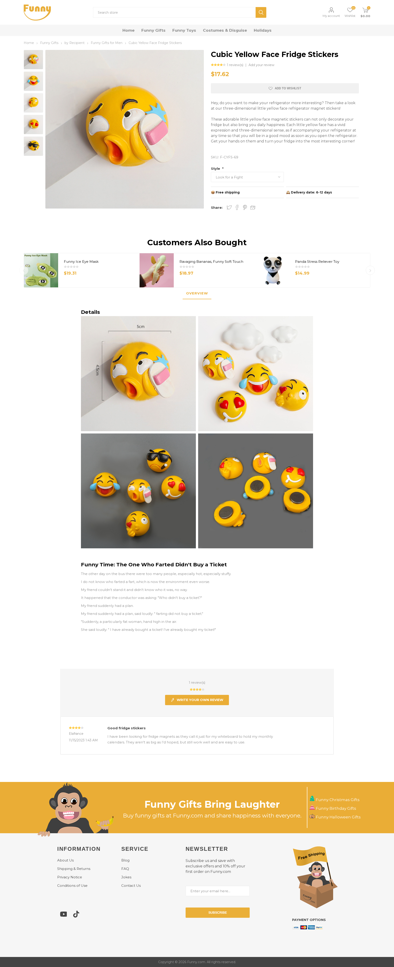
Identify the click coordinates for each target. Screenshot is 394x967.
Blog (125, 860)
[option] (82, 270)
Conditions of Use (72, 885)
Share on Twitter (229, 207)
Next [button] (370, 270)
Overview (197, 293)
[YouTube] (63, 916)
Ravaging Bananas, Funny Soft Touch (211, 261)
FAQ (125, 868)
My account (331, 16)
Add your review (261, 65)
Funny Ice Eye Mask (81, 261)
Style (216, 168)
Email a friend (252, 207)
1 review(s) (235, 65)
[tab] (197, 293)
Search (261, 12)
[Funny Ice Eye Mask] (41, 270)
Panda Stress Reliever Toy (317, 261)
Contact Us (131, 885)
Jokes (126, 877)
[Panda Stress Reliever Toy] (272, 270)
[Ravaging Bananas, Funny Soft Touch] (157, 270)
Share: (217, 207)
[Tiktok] (76, 916)
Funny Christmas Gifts (337, 799)
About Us (65, 860)
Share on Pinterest (245, 207)
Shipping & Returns (73, 868)
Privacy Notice (69, 877)
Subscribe (217, 912)
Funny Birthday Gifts (335, 808)
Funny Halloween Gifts (338, 817)
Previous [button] (23, 270)
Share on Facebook (237, 207)
